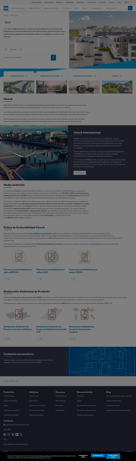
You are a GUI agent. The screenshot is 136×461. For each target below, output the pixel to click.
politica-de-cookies (46, 457)
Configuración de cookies (83, 456)
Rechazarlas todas (98, 455)
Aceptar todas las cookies (113, 456)
